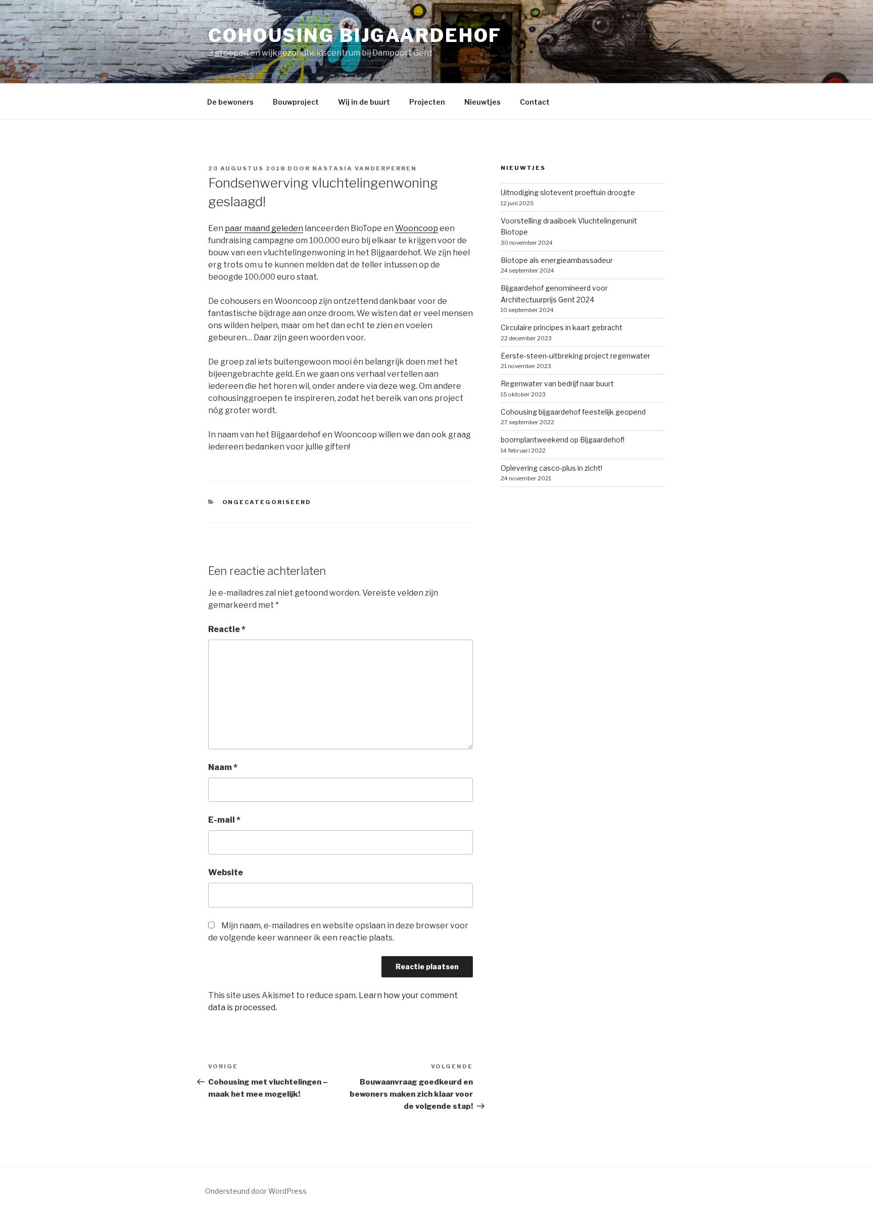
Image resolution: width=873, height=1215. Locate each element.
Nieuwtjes (482, 102)
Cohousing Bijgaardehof (355, 35)
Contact (535, 102)
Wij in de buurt (364, 102)
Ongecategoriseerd (267, 502)
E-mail (224, 820)
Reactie (227, 629)
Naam (222, 767)
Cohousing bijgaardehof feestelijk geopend (573, 412)
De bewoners (230, 102)
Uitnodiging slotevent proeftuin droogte (568, 192)
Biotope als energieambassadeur (557, 260)
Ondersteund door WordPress (256, 1191)
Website (225, 872)
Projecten (427, 102)
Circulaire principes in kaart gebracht (561, 327)
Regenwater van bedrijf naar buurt (557, 383)
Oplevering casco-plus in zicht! (551, 468)
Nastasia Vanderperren (364, 168)
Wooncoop (416, 228)
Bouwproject (296, 102)
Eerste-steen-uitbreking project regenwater (575, 355)
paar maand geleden (264, 228)
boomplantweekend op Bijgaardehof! (562, 439)
